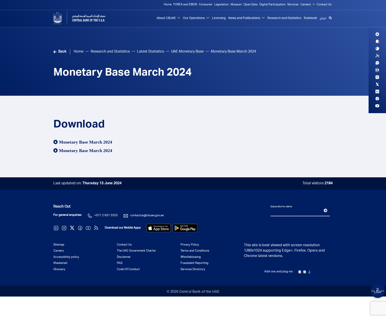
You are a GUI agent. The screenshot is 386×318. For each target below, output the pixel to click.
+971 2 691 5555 (106, 215)
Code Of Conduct (128, 269)
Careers (306, 4)
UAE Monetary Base (187, 52)
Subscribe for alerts (281, 207)
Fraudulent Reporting (194, 263)
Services (293, 4)
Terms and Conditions (194, 251)
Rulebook (310, 18)
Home (168, 4)
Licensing (219, 18)
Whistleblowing (190, 257)
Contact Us (324, 4)
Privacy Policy (189, 245)
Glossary (59, 269)
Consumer (205, 4)
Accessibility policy (66, 257)
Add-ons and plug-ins (278, 271)
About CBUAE (166, 18)
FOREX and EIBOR (185, 4)
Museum (236, 4)
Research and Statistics (284, 18)
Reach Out (62, 207)
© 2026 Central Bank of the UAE (193, 292)
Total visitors (317, 183)
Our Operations (194, 18)
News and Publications (244, 18)
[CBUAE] (85, 18)
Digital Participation (272, 4)
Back (62, 52)
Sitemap (58, 245)
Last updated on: (87, 183)
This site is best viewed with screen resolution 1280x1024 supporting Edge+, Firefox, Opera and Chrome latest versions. (284, 251)
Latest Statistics (150, 52)
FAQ (119, 263)
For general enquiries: (67, 215)
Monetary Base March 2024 (122, 73)
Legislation (221, 4)
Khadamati (60, 263)
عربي (323, 18)
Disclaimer (124, 257)
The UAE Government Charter (136, 251)
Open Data (250, 4)
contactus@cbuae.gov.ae (147, 215)
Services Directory (192, 269)
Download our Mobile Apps (123, 228)
